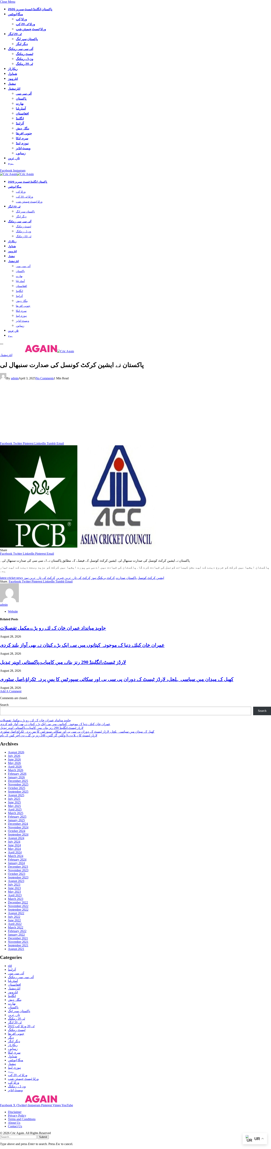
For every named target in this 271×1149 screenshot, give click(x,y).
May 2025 (14, 806)
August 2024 (16, 838)
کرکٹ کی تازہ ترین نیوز (39, 578)
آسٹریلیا (21, 108)
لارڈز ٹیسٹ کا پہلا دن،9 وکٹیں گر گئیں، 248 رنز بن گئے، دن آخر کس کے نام (48, 735)
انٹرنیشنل (14, 88)
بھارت (20, 103)
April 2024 (15, 852)
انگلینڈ (20, 118)
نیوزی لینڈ (22, 143)
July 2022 (14, 916)
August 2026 (16, 752)
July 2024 (14, 841)
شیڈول (12, 73)
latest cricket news (11, 578)
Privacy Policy (17, 1115)
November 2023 (18, 870)
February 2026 (17, 773)
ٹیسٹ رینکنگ (24, 53)
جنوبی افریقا (24, 133)
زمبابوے (21, 153)
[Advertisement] (135, 412)
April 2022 (15, 924)
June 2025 (14, 802)
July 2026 (14, 756)
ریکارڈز (13, 68)
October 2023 (16, 874)
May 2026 (14, 763)
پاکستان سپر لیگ (27, 39)
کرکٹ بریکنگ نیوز (103, 578)
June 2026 (14, 759)
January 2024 (16, 863)
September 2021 (18, 945)
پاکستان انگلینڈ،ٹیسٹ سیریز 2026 (30, 9)
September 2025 (18, 791)
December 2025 (18, 781)
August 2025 (16, 795)
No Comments (45, 378)
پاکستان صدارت (126, 578)
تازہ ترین (14, 158)
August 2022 (16, 913)
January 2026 (16, 777)
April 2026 (15, 766)
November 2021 (18, 941)
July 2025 (14, 798)
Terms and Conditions (22, 1119)
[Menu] (1, 344)
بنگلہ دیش (22, 128)
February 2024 (17, 859)
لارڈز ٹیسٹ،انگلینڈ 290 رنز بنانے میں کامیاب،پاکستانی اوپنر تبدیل (63, 662)
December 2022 (18, 902)
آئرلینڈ (20, 123)
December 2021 (18, 938)
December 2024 (18, 823)
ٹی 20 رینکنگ (24, 63)
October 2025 (16, 788)
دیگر (11, 1037)
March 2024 (15, 856)
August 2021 (16, 949)
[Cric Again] (17, 174)
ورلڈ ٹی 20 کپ (25, 24)
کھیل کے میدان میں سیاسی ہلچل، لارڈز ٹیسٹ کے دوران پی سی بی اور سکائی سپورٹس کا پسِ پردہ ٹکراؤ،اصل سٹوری (116, 679)
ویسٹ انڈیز (23, 148)
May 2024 (14, 848)
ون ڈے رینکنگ (24, 58)
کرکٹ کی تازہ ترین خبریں (73, 578)
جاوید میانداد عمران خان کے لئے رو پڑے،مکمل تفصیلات (53, 628)
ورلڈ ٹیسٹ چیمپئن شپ (31, 29)
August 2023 (16, 881)
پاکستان (21, 98)
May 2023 (14, 891)
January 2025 (16, 820)
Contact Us (15, 1126)
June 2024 (14, 845)
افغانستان (22, 113)
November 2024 (18, 827)
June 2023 (14, 888)
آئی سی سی (24, 93)
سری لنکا (22, 138)
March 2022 (15, 927)
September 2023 (18, 877)
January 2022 (16, 934)
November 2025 (18, 784)
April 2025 (15, 809)
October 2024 (16, 831)
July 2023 (14, 884)
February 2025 (17, 816)
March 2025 (15, 813)
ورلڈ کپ (21, 19)
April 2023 (15, 895)
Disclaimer (14, 1112)
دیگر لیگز (22, 44)
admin (15, 378)
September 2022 (18, 909)
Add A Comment (10, 691)
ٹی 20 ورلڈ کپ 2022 (21, 1026)
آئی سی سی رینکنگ (20, 48)
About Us (14, 1122)
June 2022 (14, 920)
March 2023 (15, 899)
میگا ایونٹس (15, 14)
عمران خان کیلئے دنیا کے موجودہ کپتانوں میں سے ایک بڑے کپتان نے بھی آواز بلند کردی (82, 645)
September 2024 (18, 834)
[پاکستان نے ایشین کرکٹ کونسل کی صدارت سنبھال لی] (78, 546)
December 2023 (18, 866)
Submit (43, 1136)
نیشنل (12, 83)
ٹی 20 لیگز (15, 34)
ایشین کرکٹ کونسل (150, 578)
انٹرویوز (13, 78)
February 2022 (17, 931)
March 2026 (15, 770)
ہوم (11, 163)
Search (4, 704)
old (10, 965)
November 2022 (18, 906)
